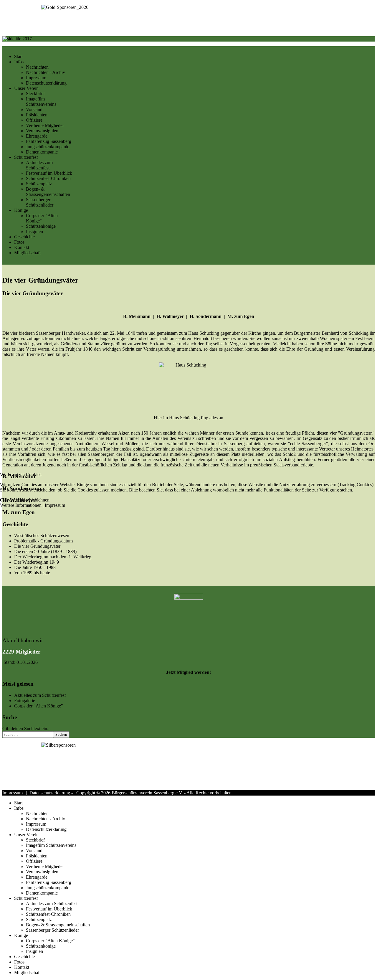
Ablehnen (40, 499)
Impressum (55, 505)
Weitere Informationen (21, 505)
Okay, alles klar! (15, 499)
